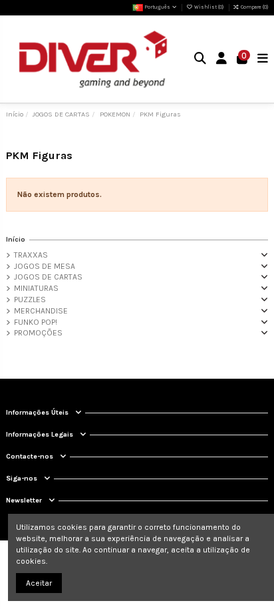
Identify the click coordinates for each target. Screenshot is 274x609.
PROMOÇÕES (38, 332)
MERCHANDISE (41, 310)
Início (15, 239)
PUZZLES (30, 299)
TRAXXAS (31, 255)
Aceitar (39, 583)
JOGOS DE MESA (44, 266)
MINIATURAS (36, 288)
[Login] (221, 59)
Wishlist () (208, 7)
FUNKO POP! (35, 322)
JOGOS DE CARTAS (48, 277)
